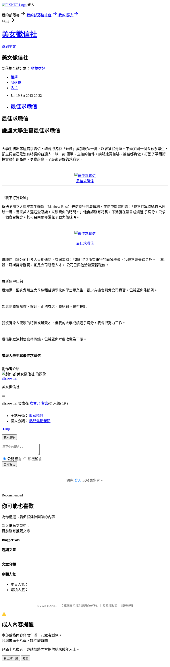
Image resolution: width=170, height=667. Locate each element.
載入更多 (9, 437)
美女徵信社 (19, 34)
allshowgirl (9, 378)
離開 (25, 658)
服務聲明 (127, 605)
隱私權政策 (110, 605)
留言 (44, 403)
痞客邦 (35, 403)
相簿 (14, 77)
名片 (14, 88)
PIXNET (52, 605)
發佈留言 (9, 464)
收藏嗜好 (38, 68)
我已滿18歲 (11, 658)
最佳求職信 (24, 106)
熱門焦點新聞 (39, 421)
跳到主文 (9, 46)
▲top (6, 429)
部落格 (16, 82)
